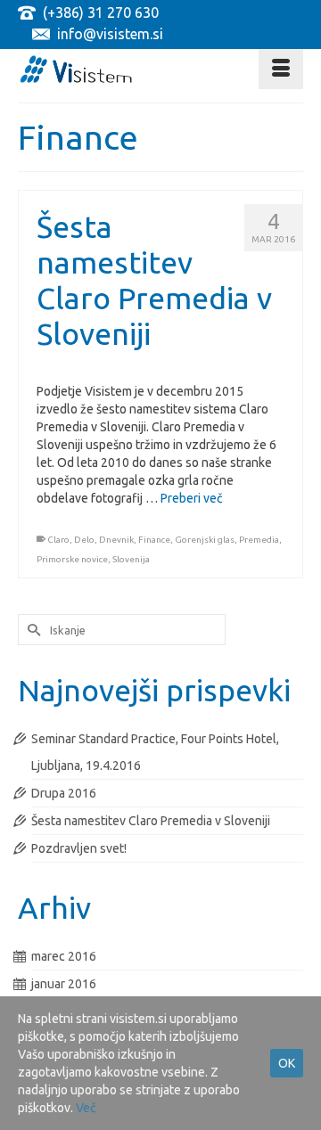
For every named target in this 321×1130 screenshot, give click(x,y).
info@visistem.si (110, 34)
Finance (154, 540)
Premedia (259, 540)
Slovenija (131, 559)
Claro (58, 540)
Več (86, 1108)
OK (286, 1063)
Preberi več (191, 498)
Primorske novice (72, 559)
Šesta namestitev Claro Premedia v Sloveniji (150, 821)
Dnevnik (116, 540)
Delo (84, 540)
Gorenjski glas (205, 540)
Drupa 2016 (63, 793)
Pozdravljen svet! (79, 848)
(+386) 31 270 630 (101, 12)
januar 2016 (63, 984)
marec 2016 (63, 956)
